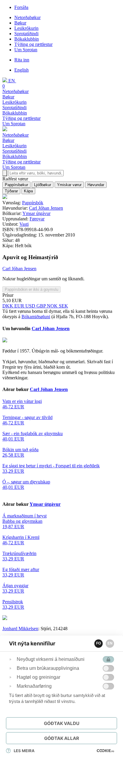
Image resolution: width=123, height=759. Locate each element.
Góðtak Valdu (61, 723)
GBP (41, 305)
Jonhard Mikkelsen (20, 628)
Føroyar (37, 218)
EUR (19, 305)
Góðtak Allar (61, 738)
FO (98, 643)
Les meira (24, 750)
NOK (53, 305)
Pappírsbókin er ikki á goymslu (31, 289)
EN (110, 643)
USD (30, 305)
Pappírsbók (32, 202)
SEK (63, 305)
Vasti (24, 224)
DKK (8, 305)
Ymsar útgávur (36, 213)
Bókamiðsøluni (35, 316)
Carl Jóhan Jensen (46, 208)
